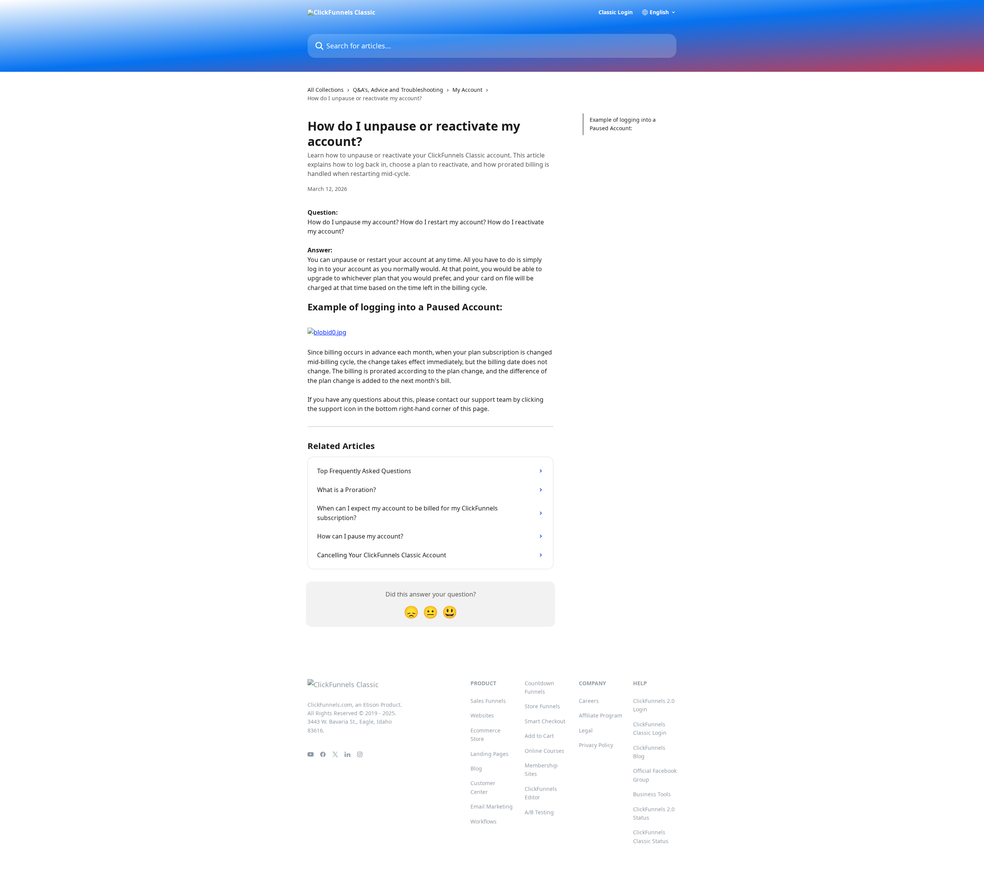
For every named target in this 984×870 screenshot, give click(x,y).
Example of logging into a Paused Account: (623, 124)
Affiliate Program (600, 715)
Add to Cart (539, 735)
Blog (476, 768)
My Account (467, 89)
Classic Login (615, 12)
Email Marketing (491, 806)
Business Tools (652, 794)
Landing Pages (489, 753)
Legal (586, 730)
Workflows (483, 821)
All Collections (326, 89)
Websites (482, 715)
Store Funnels (542, 706)
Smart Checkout (545, 721)
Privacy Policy (596, 745)
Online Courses (544, 750)
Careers (589, 700)
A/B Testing (539, 812)
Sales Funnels (488, 700)
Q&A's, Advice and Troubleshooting (398, 89)
